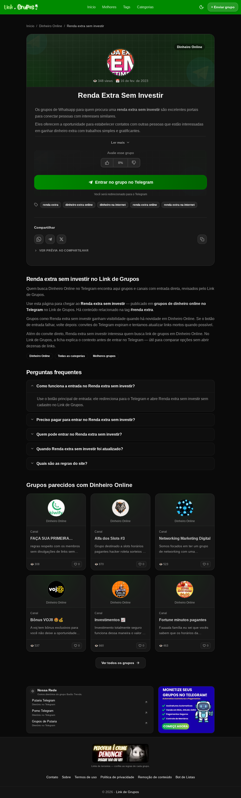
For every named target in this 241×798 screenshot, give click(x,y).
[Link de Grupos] (20, 7)
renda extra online (145, 205)
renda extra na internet (179, 205)
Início (91, 7)
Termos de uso (86, 777)
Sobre (66, 777)
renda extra (50, 205)
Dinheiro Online (50, 26)
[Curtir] (107, 163)
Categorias (145, 7)
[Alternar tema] (201, 7)
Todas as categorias (71, 356)
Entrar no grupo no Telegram (124, 182)
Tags (126, 7)
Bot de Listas (185, 777)
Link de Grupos (127, 792)
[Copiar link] (202, 239)
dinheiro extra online (79, 205)
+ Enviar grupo (223, 7)
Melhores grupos (104, 356)
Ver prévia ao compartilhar (64, 250)
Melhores (109, 7)
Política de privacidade (117, 777)
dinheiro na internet (113, 205)
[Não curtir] (134, 163)
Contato (52, 777)
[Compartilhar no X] (61, 239)
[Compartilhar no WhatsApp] (39, 239)
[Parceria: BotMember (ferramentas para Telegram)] (186, 709)
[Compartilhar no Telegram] (50, 239)
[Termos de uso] (120, 753)
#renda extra (142, 310)
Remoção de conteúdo (155, 777)
